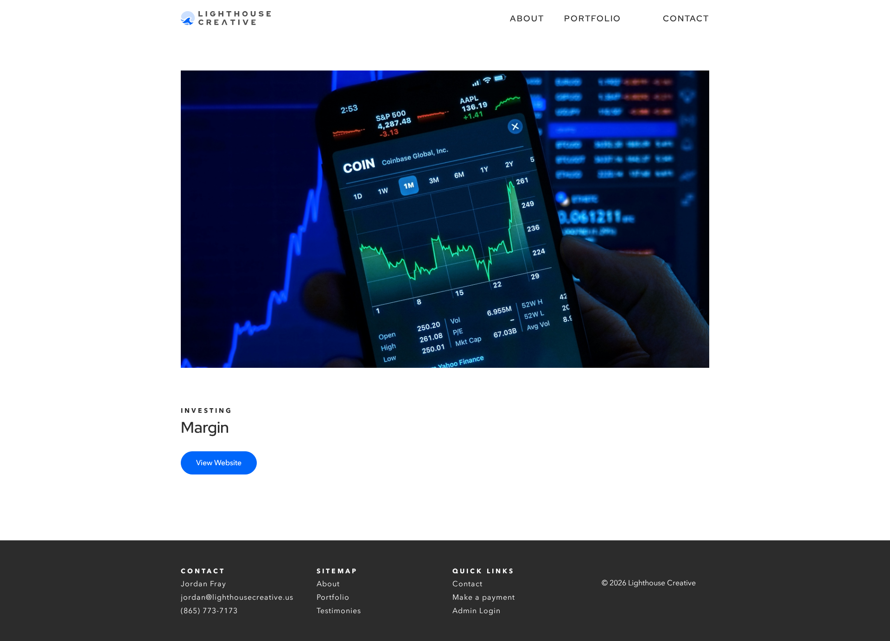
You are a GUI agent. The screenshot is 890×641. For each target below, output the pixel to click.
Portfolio (592, 18)
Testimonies (339, 611)
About (527, 18)
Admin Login (476, 611)
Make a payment (483, 597)
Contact (686, 18)
